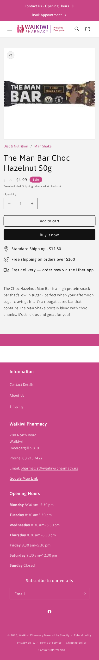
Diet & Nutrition (16, 146)
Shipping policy (76, 642)
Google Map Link (24, 478)
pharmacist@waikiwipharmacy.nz (49, 467)
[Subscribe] (84, 593)
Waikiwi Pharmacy (31, 635)
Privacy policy (26, 642)
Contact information (51, 650)
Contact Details (22, 384)
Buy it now (49, 234)
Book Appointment (47, 14)
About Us (17, 395)
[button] (9, 29)
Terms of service (51, 642)
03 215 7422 (32, 457)
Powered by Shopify (57, 635)
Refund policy (83, 635)
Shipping (27, 186)
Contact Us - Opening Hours (47, 5)
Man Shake (42, 146)
